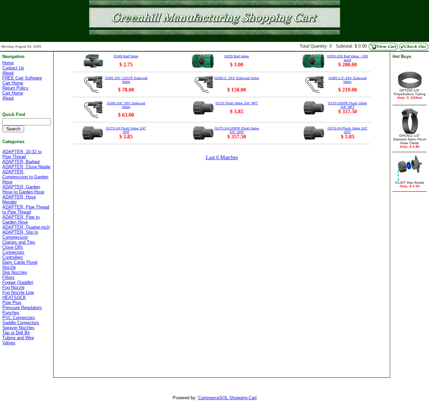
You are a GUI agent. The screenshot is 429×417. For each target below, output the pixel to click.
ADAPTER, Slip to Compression (20, 235)
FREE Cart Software (22, 77)
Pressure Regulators (22, 307)
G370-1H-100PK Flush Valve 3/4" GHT (236, 130)
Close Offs (12, 247)
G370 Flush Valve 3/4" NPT (237, 103)
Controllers (12, 257)
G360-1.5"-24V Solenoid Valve (347, 79)
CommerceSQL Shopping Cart (227, 397)
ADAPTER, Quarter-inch (26, 227)
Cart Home (12, 82)
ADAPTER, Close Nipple (26, 166)
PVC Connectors (18, 317)
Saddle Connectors (20, 322)
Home (8, 62)
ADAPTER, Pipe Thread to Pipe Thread (25, 209)
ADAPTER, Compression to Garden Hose (25, 176)
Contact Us (13, 67)
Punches (10, 312)
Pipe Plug (11, 302)
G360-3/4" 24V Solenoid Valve (126, 105)
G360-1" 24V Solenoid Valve (236, 78)
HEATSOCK (14, 297)
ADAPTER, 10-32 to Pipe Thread (22, 154)
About (8, 72)
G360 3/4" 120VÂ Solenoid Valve (126, 79)
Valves (8, 342)
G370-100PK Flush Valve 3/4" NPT (347, 105)
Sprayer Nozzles (18, 327)
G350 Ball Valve (236, 56)
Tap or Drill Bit (16, 332)
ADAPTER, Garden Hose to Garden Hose (23, 189)
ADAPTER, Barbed (21, 161)
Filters (8, 277)
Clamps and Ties (18, 242)
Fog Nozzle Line (18, 292)
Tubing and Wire (18, 337)
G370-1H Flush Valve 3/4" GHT (126, 130)
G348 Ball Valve (126, 56)
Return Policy (15, 88)
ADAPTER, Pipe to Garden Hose (21, 220)
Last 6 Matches (222, 157)
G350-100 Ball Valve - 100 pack (347, 58)
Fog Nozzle (13, 287)
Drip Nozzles (14, 272)
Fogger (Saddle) (17, 282)
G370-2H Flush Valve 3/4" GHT (347, 130)
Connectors (13, 252)
